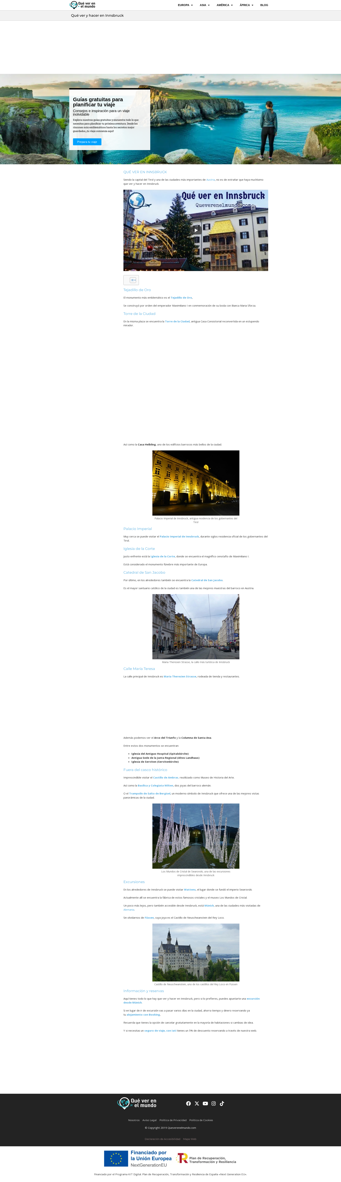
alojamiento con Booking (143, 1014)
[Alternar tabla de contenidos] (131, 280)
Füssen (149, 917)
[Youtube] (205, 1103)
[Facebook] (188, 1103)
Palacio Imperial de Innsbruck (179, 536)
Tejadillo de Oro (181, 297)
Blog (264, 5)
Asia (203, 5)
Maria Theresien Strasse (180, 676)
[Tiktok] (222, 1103)
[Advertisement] (170, 47)
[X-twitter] (197, 1103)
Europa (183, 5)
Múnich (209, 905)
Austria (210, 179)
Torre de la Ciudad (177, 321)
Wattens (190, 889)
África (245, 5)
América (223, 5)
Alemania (128, 909)
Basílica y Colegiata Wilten (155, 785)
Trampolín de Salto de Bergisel (149, 793)
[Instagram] (214, 1103)
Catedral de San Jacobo (207, 580)
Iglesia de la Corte (163, 556)
